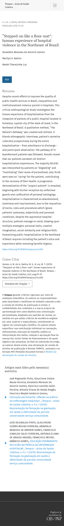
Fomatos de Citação (16, 283)
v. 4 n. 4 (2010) (9, 22)
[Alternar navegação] (54, 5)
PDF (7, 79)
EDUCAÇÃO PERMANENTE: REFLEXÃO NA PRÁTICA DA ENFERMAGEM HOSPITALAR (34, 445)
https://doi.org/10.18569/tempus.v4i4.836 (22, 249)
